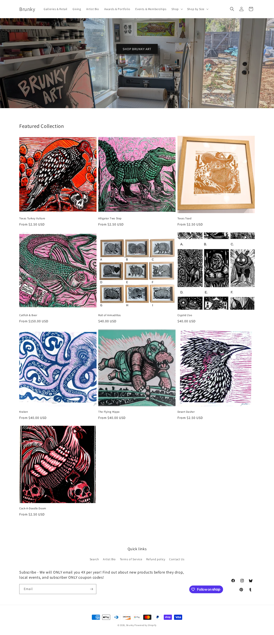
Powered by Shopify (145, 625)
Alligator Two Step (110, 218)
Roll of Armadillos (109, 315)
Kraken (23, 412)
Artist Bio (109, 559)
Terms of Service (131, 559)
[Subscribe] (91, 589)
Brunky (130, 625)
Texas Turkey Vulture (32, 218)
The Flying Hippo (109, 412)
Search (94, 559)
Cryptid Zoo (184, 315)
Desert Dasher (186, 412)
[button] (176, 8)
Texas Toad (184, 218)
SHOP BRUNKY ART (137, 49)
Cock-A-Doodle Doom (32, 508)
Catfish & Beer (28, 315)
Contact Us (176, 559)
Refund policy (155, 559)
